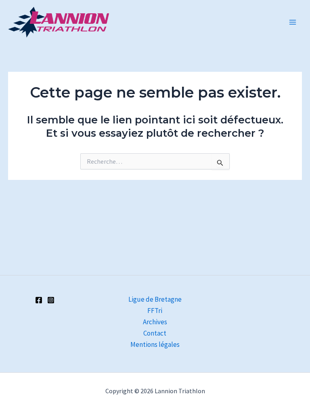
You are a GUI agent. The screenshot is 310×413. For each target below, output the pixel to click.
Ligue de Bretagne (155, 299)
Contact (154, 333)
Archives (155, 321)
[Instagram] (50, 300)
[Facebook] (38, 300)
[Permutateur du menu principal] (293, 22)
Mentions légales (155, 344)
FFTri (154, 310)
